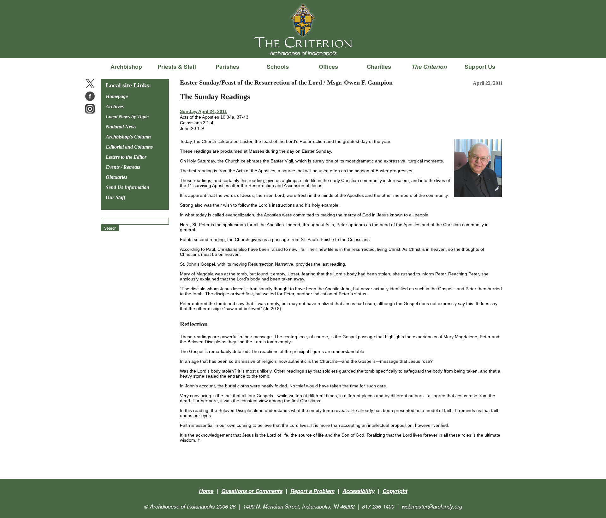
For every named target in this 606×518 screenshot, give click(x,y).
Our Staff (115, 197)
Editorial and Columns (129, 147)
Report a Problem (312, 491)
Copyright (395, 491)
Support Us (480, 66)
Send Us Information (127, 187)
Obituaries (116, 177)
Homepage (117, 96)
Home (206, 491)
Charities (379, 66)
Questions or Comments (251, 491)
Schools (278, 66)
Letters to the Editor (126, 157)
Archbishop (126, 66)
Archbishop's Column (128, 136)
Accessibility (358, 491)
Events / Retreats (123, 167)
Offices (328, 66)
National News (121, 126)
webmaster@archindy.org (432, 506)
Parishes (227, 66)
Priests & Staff (176, 66)
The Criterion (303, 47)
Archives (115, 106)
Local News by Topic (127, 116)
